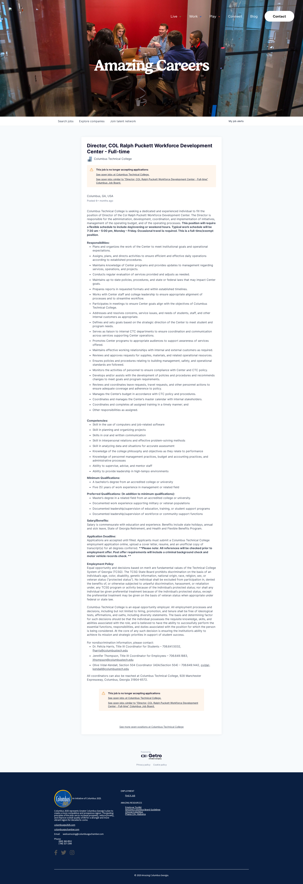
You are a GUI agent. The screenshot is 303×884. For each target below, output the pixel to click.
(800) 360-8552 (65, 841)
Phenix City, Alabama (135, 814)
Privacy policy (143, 764)
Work (193, 16)
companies (92, 121)
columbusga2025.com (64, 824)
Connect (235, 16)
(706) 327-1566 (65, 843)
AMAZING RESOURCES (131, 802)
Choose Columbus (134, 811)
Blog (254, 16)
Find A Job (130, 795)
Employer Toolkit (133, 807)
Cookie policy (160, 764)
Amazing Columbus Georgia (155, 875)
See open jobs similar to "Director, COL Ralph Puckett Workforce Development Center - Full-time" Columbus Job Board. (152, 181)
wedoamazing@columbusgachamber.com (83, 834)
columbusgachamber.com (66, 829)
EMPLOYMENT (127, 791)
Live (174, 16)
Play (213, 16)
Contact (279, 16)
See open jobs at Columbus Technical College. (122, 174)
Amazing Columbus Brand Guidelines (142, 809)
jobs (65, 121)
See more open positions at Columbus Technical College (151, 726)
